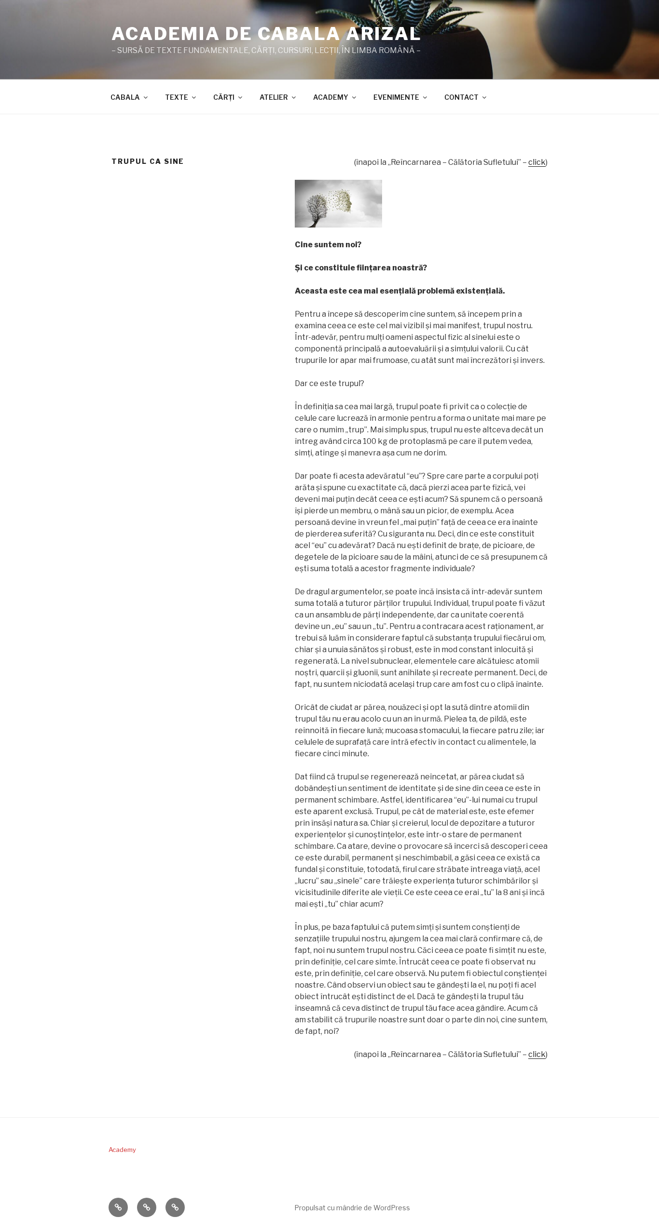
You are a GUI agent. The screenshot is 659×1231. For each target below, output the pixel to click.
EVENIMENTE (396, 97)
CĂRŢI (223, 97)
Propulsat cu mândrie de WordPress (352, 1208)
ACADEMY (330, 97)
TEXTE (176, 97)
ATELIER (274, 97)
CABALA (125, 97)
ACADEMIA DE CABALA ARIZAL (266, 33)
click (537, 162)
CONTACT (461, 97)
